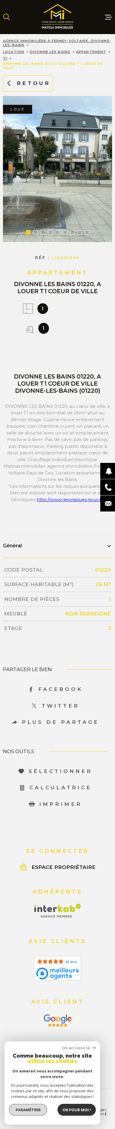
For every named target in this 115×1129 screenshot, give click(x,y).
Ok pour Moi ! (77, 1109)
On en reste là (76, 1048)
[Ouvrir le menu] (108, 17)
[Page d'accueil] (57, 17)
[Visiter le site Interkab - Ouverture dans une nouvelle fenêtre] (57, 911)
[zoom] (57, 169)
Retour (33, 83)
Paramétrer (28, 1109)
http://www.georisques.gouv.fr (70, 499)
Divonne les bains (50, 52)
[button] (28, 232)
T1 (5, 58)
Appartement (91, 52)
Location (13, 52)
